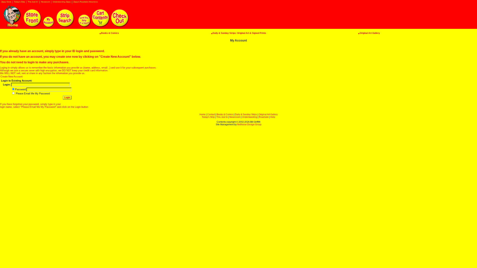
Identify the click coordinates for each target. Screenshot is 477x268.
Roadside (264, 117)
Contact (211, 114)
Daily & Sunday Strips (246, 114)
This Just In (222, 117)
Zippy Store (6, 2)
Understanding (249, 117)
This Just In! (33, 2)
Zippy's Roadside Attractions (85, 2)
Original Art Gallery (268, 114)
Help (272, 117)
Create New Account (12, 76)
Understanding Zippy (62, 2)
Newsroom (45, 2)
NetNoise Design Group (249, 124)
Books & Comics (225, 114)
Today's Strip (19, 2)
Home (202, 114)
